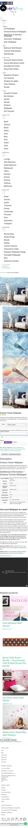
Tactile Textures (10, 246)
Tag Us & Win (4, 755)
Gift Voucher (9, 111)
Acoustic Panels (10, 93)
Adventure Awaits (11, 261)
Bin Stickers (9, 96)
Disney (6, 208)
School (7, 177)
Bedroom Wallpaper (16, 447)
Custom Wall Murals (12, 51)
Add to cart (8, 442)
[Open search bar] (14, 14)
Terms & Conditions (5, 799)
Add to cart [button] (9, 629)
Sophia (7, 243)
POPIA (2, 801)
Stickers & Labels (11, 81)
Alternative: (14, 442)
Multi (6, 121)
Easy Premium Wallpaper (17, 553)
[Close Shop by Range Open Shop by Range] (4, 229)
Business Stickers (11, 75)
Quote (6, 202)
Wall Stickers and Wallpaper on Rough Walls (10, 807)
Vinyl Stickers (9, 84)
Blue (6, 136)
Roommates (9, 234)
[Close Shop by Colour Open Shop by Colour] (4, 117)
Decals (6, 87)
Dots (6, 217)
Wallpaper (8, 108)
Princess (7, 214)
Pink (6, 140)
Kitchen (7, 180)
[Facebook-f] (1, 3)
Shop (5, 272)
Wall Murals (9, 54)
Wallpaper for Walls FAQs (6, 812)
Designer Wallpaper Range (15, 252)
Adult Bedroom (10, 165)
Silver (6, 149)
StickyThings (9, 237)
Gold (6, 146)
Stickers (7, 105)
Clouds (11, 449)
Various (7, 124)
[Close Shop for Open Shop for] (4, 22)
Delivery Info (4, 757)
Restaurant (8, 168)
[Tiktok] (11, 3)
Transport (8, 223)
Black (6, 127)
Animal (7, 199)
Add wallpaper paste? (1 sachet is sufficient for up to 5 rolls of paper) (13, 431)
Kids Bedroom (10, 162)
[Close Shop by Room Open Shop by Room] (4, 154)
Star (15, 450)
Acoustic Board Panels (13, 60)
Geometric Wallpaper (12, 39)
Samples (3, 787)
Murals (7, 102)
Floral (6, 196)
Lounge (7, 159)
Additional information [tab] (14, 454)
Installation (3, 790)
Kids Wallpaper (10, 42)
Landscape (8, 211)
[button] (0, 276)
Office (6, 171)
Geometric (8, 220)
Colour (3, 424)
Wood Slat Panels (11, 69)
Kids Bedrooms (7, 450)
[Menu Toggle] (1, 18)
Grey (6, 133)
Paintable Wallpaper (12, 255)
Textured (7, 205)
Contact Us (3, 762)
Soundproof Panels (12, 66)
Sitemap (3, 814)
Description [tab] (5, 454)
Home (1, 272)
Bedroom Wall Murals (13, 48)
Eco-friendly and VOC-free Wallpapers (9, 810)
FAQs (2, 752)
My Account (3, 759)
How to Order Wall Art (6, 792)
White (6, 130)
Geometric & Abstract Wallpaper (13, 35)
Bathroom (8, 186)
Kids (6, 258)
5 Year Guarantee (5, 796)
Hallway (7, 183)
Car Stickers (9, 78)
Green (6, 143)
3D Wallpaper (9, 29)
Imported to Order (11, 249)
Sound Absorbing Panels (14, 63)
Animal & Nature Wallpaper (15, 32)
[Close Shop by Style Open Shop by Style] (4, 192)
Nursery (7, 174)
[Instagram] (4, 3)
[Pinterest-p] (8, 3)
